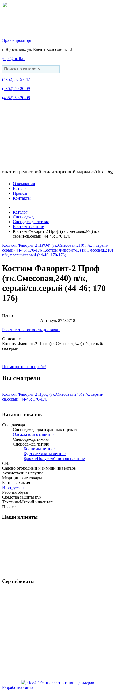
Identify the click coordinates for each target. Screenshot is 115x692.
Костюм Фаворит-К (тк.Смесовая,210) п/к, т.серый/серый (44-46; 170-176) (57, 252)
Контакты (22, 198)
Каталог (20, 188)
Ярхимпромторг (17, 40)
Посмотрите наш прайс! (24, 366)
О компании (24, 183)
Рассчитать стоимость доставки (31, 329)
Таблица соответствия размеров (65, 682)
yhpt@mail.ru (13, 58)
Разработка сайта (17, 687)
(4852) (16, 79)
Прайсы (20, 193)
